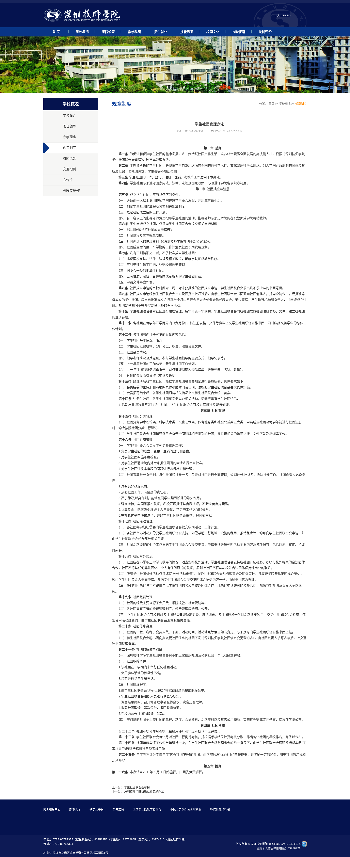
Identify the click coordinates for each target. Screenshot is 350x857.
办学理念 (69, 137)
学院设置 (108, 32)
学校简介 (69, 115)
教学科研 (134, 32)
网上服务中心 (51, 809)
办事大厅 (75, 809)
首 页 (56, 32)
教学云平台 (97, 809)
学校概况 (82, 32)
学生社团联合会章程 (137, 787)
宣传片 (68, 180)
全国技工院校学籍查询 (147, 809)
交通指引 (69, 169)
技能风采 (186, 32)
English (287, 15)
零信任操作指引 (220, 809)
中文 (277, 15)
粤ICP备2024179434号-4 (285, 843)
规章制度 (69, 147)
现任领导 (69, 126)
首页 (271, 103)
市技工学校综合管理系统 (185, 809)
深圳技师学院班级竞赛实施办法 (144, 791)
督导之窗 (118, 809)
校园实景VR (72, 190)
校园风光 (69, 158)
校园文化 (212, 32)
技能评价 (265, 32)
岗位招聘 (239, 32)
